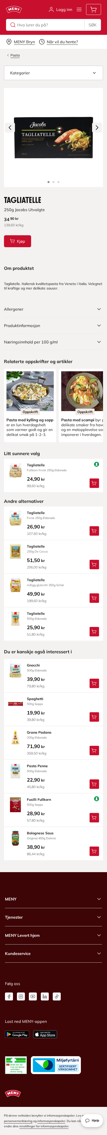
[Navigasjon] (79, 9)
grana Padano (39, 732)
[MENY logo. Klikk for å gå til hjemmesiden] (14, 9)
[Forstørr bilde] (53, 137)
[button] (53, 73)
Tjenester (14, 917)
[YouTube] (33, 996)
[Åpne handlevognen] (93, 9)
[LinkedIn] (45, 996)
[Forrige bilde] (10, 128)
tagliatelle (36, 465)
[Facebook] (9, 996)
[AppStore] (45, 1034)
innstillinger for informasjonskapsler (43, 1126)
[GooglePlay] (17, 1034)
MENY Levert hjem (22, 935)
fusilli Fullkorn (39, 799)
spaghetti (35, 699)
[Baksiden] (53, 182)
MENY (10, 899)
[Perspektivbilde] (58, 182)
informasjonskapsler (51, 1121)
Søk (93, 24)
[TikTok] (57, 996)
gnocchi (33, 665)
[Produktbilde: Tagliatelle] (49, 182)
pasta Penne (37, 766)
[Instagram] (21, 996)
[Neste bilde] (97, 128)
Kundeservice (18, 953)
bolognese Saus (40, 833)
